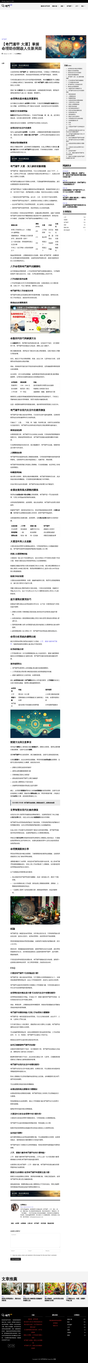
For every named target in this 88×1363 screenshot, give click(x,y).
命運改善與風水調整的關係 (75, 100)
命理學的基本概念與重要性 (75, 68)
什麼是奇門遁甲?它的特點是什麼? (75, 127)
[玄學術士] (14, 1210)
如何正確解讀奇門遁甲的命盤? (76, 137)
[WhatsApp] (5, 79)
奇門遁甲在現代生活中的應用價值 (75, 91)
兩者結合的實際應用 (73, 86)
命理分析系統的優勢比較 (75, 110)
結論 (69, 122)
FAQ (69, 124)
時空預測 (43, 1223)
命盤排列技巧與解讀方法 (75, 88)
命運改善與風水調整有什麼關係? (75, 144)
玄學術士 (18, 53)
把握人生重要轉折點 (73, 104)
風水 (3, 1296)
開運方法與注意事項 (73, 116)
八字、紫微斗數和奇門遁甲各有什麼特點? (75, 153)
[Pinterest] (5, 75)
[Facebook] (5, 67)
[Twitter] (13, 1345)
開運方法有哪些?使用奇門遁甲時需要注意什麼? (75, 157)
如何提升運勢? (72, 150)
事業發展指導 (72, 94)
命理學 (17, 1223)
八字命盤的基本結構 (73, 82)
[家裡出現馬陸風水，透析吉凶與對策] (12, 1289)
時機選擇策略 (72, 98)
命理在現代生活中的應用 (74, 72)
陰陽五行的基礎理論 (73, 70)
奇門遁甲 (4, 39)
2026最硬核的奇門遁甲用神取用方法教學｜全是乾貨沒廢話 (74, 206)
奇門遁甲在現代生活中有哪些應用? (75, 140)
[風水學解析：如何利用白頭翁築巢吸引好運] (55, 1289)
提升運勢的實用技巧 (73, 108)
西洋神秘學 (65, 171)
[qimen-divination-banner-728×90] (35, 66)
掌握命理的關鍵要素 (73, 74)
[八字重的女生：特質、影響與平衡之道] (76, 1289)
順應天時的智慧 (72, 106)
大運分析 (30, 1223)
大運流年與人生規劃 (73, 102)
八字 (67, 1296)
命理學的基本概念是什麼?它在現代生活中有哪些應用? (75, 131)
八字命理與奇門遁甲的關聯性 (76, 80)
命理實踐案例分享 (73, 120)
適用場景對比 (72, 114)
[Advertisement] (44, 22)
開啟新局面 (51, 1223)
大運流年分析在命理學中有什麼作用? (75, 147)
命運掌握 (23, 1223)
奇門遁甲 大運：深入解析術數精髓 (75, 77)
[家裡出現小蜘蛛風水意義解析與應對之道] (33, 1289)
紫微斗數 (65, 180)
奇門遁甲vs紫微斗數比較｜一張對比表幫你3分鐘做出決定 (74, 198)
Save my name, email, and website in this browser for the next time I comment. (35, 1255)
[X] (5, 71)
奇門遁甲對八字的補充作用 (75, 84)
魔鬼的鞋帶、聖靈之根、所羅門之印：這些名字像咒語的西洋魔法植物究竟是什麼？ (74, 175)
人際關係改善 (72, 96)
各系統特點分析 (72, 112)
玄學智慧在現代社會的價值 (75, 118)
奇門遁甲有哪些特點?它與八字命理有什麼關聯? (75, 134)
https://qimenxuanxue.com (26, 1207)
